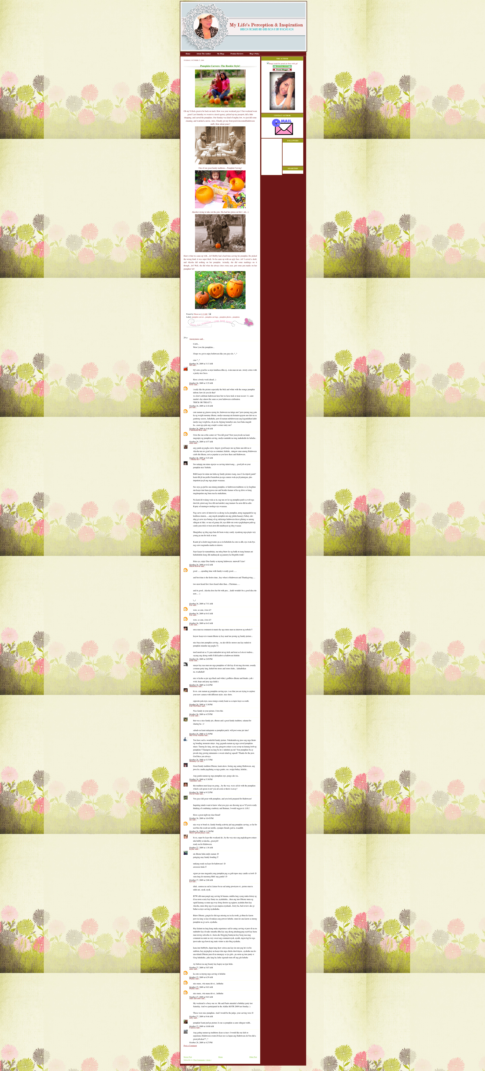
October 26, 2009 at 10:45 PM (201, 818)
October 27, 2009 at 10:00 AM (201, 1026)
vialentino (193, 780)
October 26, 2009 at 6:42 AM (201, 564)
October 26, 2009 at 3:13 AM (201, 363)
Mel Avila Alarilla (196, 735)
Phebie (192, 978)
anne (191, 968)
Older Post (253, 1057)
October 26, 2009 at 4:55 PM (200, 714)
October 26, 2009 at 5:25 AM (201, 458)
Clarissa (192, 1027)
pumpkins (236, 317)
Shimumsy (193, 686)
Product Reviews (237, 53)
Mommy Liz (194, 761)
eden (191, 443)
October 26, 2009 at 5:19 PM (200, 733)
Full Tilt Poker (195, 705)
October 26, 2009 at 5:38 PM (200, 779)
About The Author (204, 53)
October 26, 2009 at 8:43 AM (201, 613)
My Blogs (221, 53)
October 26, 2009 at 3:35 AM (201, 383)
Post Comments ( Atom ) (202, 1060)
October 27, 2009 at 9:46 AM (201, 1016)
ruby (191, 1017)
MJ (190, 365)
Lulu (191, 624)
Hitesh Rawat (195, 566)
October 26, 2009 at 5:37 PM (200, 759)
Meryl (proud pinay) (197, 832)
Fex (191, 605)
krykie (192, 849)
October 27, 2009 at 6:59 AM (201, 977)
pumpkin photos (226, 317)
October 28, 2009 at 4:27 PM (200, 1042)
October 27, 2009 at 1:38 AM (201, 847)
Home (188, 53)
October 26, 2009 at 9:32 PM (200, 792)
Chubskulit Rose (196, 430)
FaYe (191, 384)
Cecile (192, 715)
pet (190, 407)
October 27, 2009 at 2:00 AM (201, 880)
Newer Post (188, 1057)
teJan (191, 660)
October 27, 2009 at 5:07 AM (201, 967)
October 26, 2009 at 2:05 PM (200, 659)
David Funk (194, 793)
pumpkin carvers (198, 317)
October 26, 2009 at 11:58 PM (201, 831)
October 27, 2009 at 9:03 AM (201, 987)
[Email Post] (209, 314)
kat (190, 881)
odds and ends (195, 998)
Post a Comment (190, 1045)
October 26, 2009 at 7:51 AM (201, 603)
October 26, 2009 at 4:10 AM (201, 405)
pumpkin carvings (212, 317)
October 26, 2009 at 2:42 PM (200, 684)
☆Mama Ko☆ (195, 459)
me (190, 819)
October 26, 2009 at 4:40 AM (201, 428)
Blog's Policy (254, 53)
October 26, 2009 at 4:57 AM (201, 441)
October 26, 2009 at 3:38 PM (200, 704)
